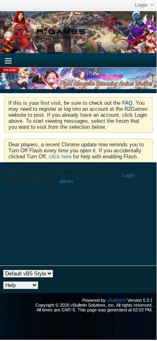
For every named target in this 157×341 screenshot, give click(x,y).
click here (60, 157)
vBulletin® (116, 300)
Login (142, 5)
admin (66, 181)
